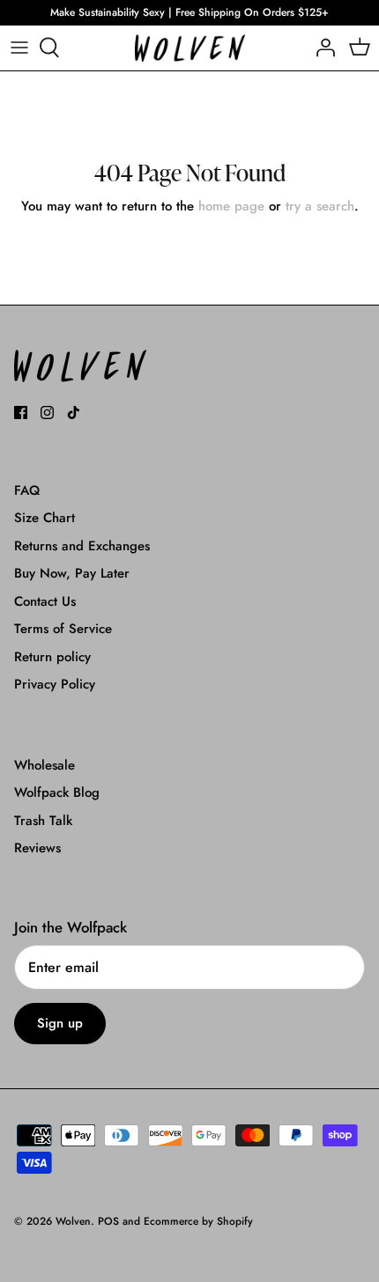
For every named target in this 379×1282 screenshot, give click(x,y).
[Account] (320, 47)
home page (231, 206)
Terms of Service (63, 628)
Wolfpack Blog (57, 792)
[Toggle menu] (19, 47)
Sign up (60, 1023)
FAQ (27, 490)
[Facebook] (20, 412)
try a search (320, 206)
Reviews (37, 848)
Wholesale (44, 765)
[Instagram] (47, 412)
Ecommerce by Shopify (198, 1221)
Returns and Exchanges (82, 546)
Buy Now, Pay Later (72, 573)
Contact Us (45, 601)
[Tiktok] (73, 412)
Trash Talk (43, 820)
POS (108, 1221)
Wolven (73, 1221)
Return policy (52, 657)
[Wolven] (190, 48)
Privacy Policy (54, 684)
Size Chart (44, 517)
